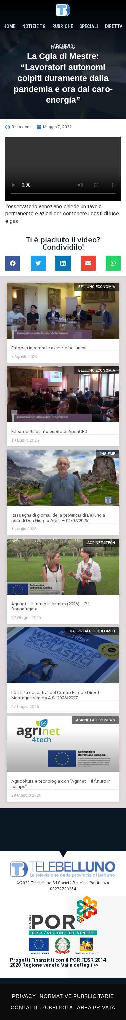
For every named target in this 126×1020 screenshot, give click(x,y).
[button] (12, 263)
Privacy (24, 996)
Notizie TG (34, 26)
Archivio (63, 46)
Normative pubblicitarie (77, 996)
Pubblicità (57, 1007)
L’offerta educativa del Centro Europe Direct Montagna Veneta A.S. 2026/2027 (55, 695)
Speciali (88, 26)
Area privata (96, 1007)
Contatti (24, 1007)
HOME (9, 26)
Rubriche (62, 26)
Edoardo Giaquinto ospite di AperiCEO (49, 431)
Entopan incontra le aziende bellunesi (48, 347)
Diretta (114, 26)
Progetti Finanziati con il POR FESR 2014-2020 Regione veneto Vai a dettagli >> (59, 962)
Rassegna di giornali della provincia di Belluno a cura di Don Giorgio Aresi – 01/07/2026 (58, 518)
